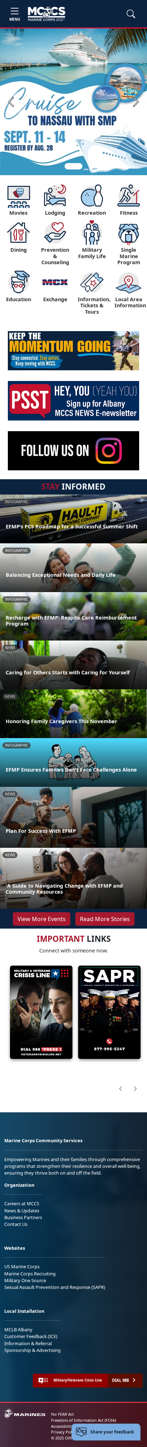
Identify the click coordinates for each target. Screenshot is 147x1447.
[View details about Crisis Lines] (41, 1012)
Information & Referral (28, 1343)
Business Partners (23, 1217)
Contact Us (15, 1224)
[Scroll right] (135, 1088)
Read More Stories (105, 919)
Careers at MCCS (21, 1203)
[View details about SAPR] (109, 1012)
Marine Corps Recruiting (30, 1273)
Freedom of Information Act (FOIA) (83, 1420)
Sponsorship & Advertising (32, 1350)
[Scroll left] (120, 1088)
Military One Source (25, 1280)
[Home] (46, 14)
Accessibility (62, 1426)
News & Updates (21, 1210)
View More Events (41, 919)
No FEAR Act (62, 1414)
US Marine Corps (22, 1266)
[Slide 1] (73, 166)
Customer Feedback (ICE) (30, 1336)
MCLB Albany (18, 1329)
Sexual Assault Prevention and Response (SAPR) (54, 1287)
